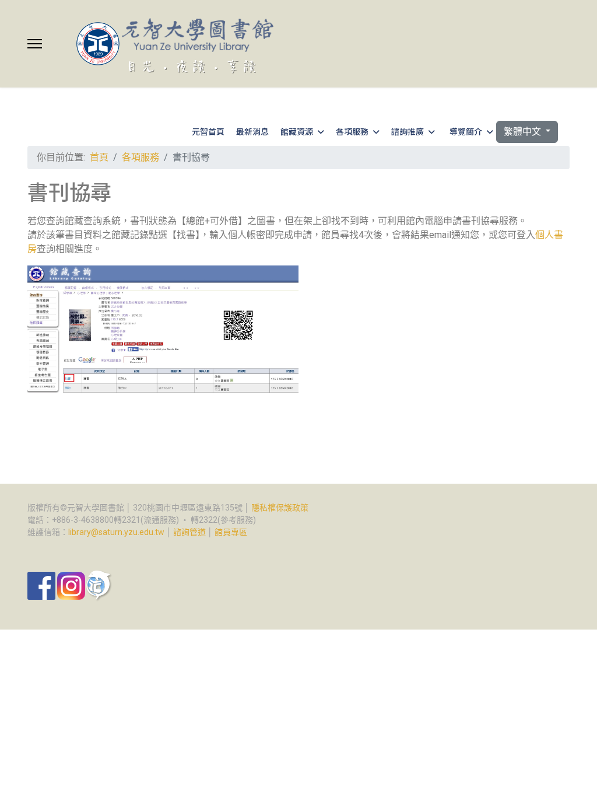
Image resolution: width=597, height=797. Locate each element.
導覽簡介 (465, 131)
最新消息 (252, 131)
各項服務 (352, 131)
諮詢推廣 (407, 131)
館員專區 (231, 532)
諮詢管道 (189, 532)
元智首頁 (208, 131)
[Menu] (34, 44)
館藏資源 (296, 131)
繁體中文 (523, 131)
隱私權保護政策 (279, 507)
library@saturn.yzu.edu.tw (116, 532)
